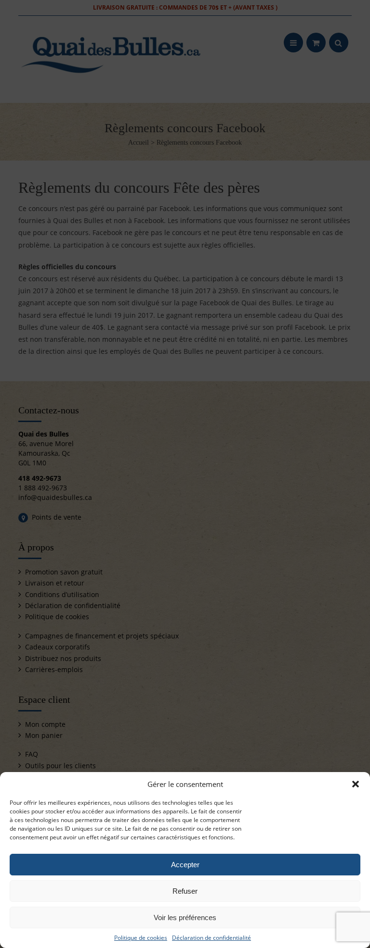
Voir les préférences (185, 917)
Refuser (185, 891)
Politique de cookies (140, 938)
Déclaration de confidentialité (211, 938)
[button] (355, 784)
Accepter (185, 865)
